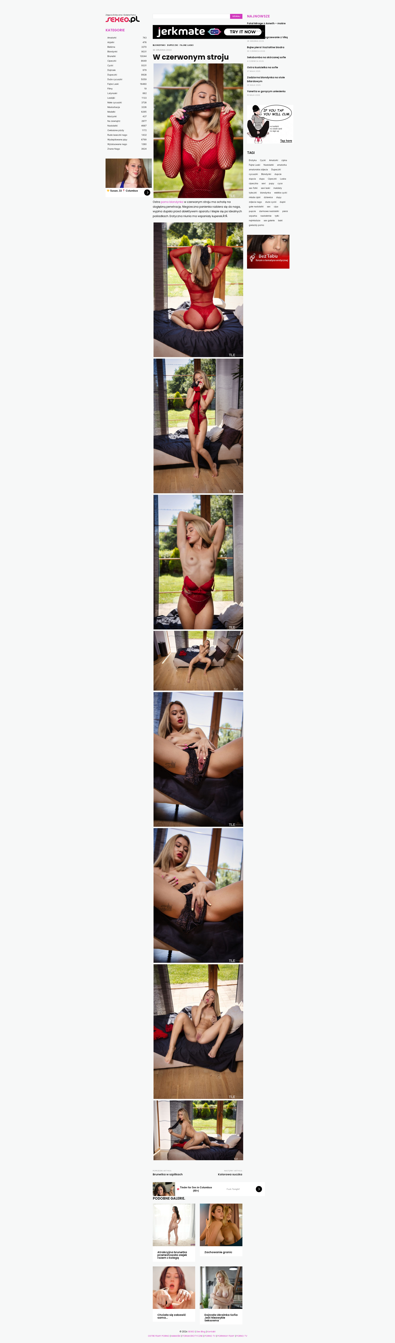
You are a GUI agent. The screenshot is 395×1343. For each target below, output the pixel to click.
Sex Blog (201, 1331)
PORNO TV (210, 1335)
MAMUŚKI (176, 1335)
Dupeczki (172, 45)
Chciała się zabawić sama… (171, 1316)
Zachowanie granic (218, 1252)
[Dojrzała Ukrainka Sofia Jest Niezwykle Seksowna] (221, 1287)
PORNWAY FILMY (225, 1335)
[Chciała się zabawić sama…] (174, 1287)
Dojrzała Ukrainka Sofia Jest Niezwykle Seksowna (221, 1317)
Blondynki (159, 45)
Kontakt (211, 1331)
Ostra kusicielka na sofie (262, 67)
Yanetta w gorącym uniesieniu (266, 91)
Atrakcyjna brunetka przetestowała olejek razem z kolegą (172, 1255)
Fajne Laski (187, 45)
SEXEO (191, 1331)
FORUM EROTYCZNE (192, 1335)
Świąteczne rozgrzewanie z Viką (267, 37)
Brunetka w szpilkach (168, 1174)
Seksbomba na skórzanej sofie (266, 57)
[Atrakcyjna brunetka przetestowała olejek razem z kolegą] (174, 1225)
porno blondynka (172, 202)
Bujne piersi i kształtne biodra (265, 47)
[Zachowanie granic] (221, 1225)
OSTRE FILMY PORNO (158, 1335)
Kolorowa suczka (230, 1174)
